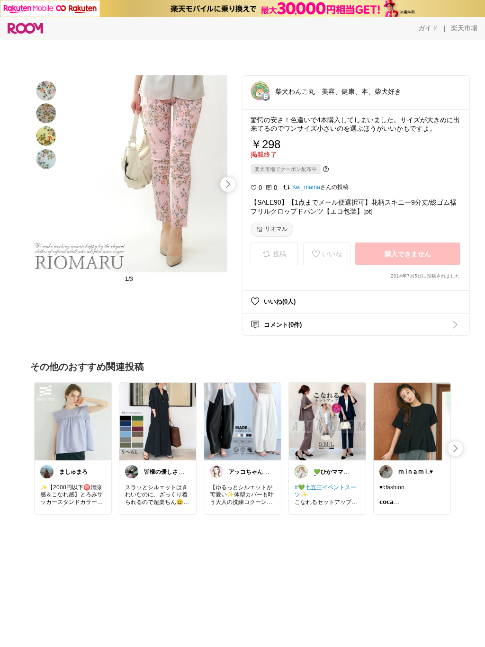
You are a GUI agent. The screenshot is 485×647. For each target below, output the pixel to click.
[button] (260, 90)
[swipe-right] (227, 184)
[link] (73, 421)
